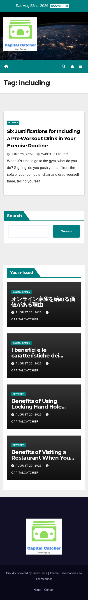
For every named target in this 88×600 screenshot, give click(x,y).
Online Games (21, 292)
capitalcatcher (54, 154)
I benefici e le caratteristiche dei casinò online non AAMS (43, 355)
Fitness (13, 122)
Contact (49, 589)
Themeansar (44, 579)
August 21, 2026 (29, 312)
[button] (63, 66)
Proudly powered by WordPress (27, 573)
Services (18, 394)
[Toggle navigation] (81, 66)
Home (37, 589)
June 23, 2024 (22, 154)
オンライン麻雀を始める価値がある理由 (43, 302)
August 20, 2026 (29, 414)
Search (14, 215)
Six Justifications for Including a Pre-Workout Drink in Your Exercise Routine (43, 138)
